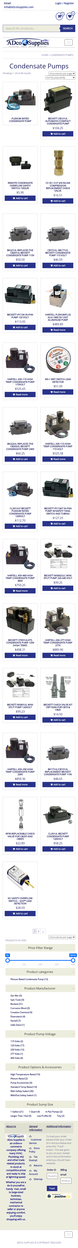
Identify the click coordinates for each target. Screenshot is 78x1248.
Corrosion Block (20, 1008)
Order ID (51, 1169)
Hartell (16, 1020)
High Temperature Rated (25, 1074)
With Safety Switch (22, 1091)
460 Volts (17, 1058)
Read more (59, 329)
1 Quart (34, 1111)
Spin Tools (17, 999)
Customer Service (35, 1141)
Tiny (60, 1115)
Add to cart (59, 133)
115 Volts (17, 1041)
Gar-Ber (16, 995)
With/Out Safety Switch (24, 1095)
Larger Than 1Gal (21, 1115)
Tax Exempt (33, 1158)
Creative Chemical (21, 1012)
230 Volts (17, 1049)
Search (68, 28)
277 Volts (17, 1053)
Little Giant (18, 1024)
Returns (38, 1165)
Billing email (63, 1172)
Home (45, 55)
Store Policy (34, 1149)
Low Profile (44, 1115)
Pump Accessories (21, 1082)
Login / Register (64, 3)
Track (52, 1188)
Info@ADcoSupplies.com (19, 7)
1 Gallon (17, 1111)
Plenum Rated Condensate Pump (29, 979)
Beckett (17, 1003)
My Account (33, 1172)
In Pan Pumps (54, 1111)
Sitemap (38, 1179)
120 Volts (17, 1045)
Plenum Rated (19, 1078)
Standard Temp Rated (24, 1086)
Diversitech (18, 1016)
